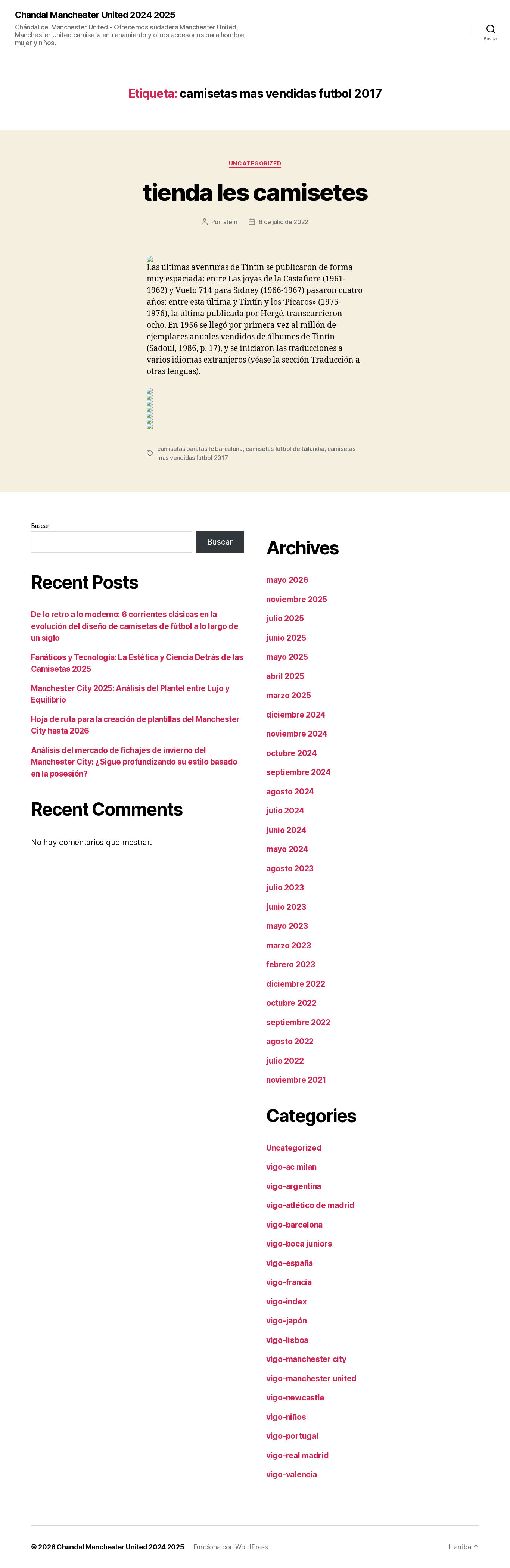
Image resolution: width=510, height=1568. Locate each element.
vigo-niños (286, 1417)
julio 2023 (285, 887)
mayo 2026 (287, 580)
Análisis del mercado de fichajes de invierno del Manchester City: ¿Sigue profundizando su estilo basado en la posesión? (134, 762)
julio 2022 (285, 1060)
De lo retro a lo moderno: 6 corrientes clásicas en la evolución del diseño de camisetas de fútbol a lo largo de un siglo (134, 626)
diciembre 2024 (296, 714)
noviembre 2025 (296, 599)
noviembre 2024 (296, 733)
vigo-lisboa (287, 1340)
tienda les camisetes (255, 192)
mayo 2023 (287, 926)
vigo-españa (289, 1263)
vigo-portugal (292, 1436)
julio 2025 (285, 618)
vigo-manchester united (311, 1378)
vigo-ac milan (291, 1167)
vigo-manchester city (306, 1359)
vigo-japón (286, 1320)
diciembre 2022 (295, 984)
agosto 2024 (290, 791)
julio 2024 (285, 810)
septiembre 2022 (298, 1022)
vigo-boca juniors (299, 1243)
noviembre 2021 (296, 1080)
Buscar (40, 525)
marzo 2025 (288, 695)
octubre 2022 (291, 1003)
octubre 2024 (291, 753)
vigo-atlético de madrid (310, 1205)
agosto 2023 (290, 868)
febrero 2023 (290, 964)
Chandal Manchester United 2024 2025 (95, 14)
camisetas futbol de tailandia (285, 448)
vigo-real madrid (297, 1455)
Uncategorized (255, 163)
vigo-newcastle (295, 1397)
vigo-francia (289, 1282)
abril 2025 (285, 676)
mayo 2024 (287, 849)
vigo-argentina (293, 1186)
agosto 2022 (290, 1041)
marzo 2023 (288, 945)
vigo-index (286, 1301)
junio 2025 (286, 638)
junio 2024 (286, 830)
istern (229, 221)
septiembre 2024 (298, 772)
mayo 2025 (287, 657)
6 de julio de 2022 (283, 221)
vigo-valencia (291, 1474)
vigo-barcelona (294, 1224)
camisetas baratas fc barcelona (200, 448)
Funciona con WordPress (230, 1547)
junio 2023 (286, 907)
